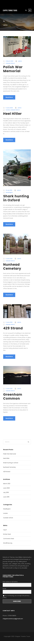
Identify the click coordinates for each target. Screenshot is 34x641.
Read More (9, 97)
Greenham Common (12, 396)
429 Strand (13, 328)
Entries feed (7, 534)
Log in (5, 530)
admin (20, 61)
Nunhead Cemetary (12, 266)
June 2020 (6, 488)
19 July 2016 (9, 190)
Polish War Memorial (13, 69)
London (8, 110)
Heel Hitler (12, 113)
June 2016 (6, 497)
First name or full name (10, 582)
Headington (9, 192)
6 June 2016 (9, 258)
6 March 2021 (9, 61)
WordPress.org (7, 543)
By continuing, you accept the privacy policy (16, 596)
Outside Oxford (10, 63)
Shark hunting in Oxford (16, 198)
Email (4, 589)
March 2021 (6, 483)
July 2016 (6, 492)
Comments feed (8, 538)
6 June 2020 (9, 108)
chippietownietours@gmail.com (13, 619)
